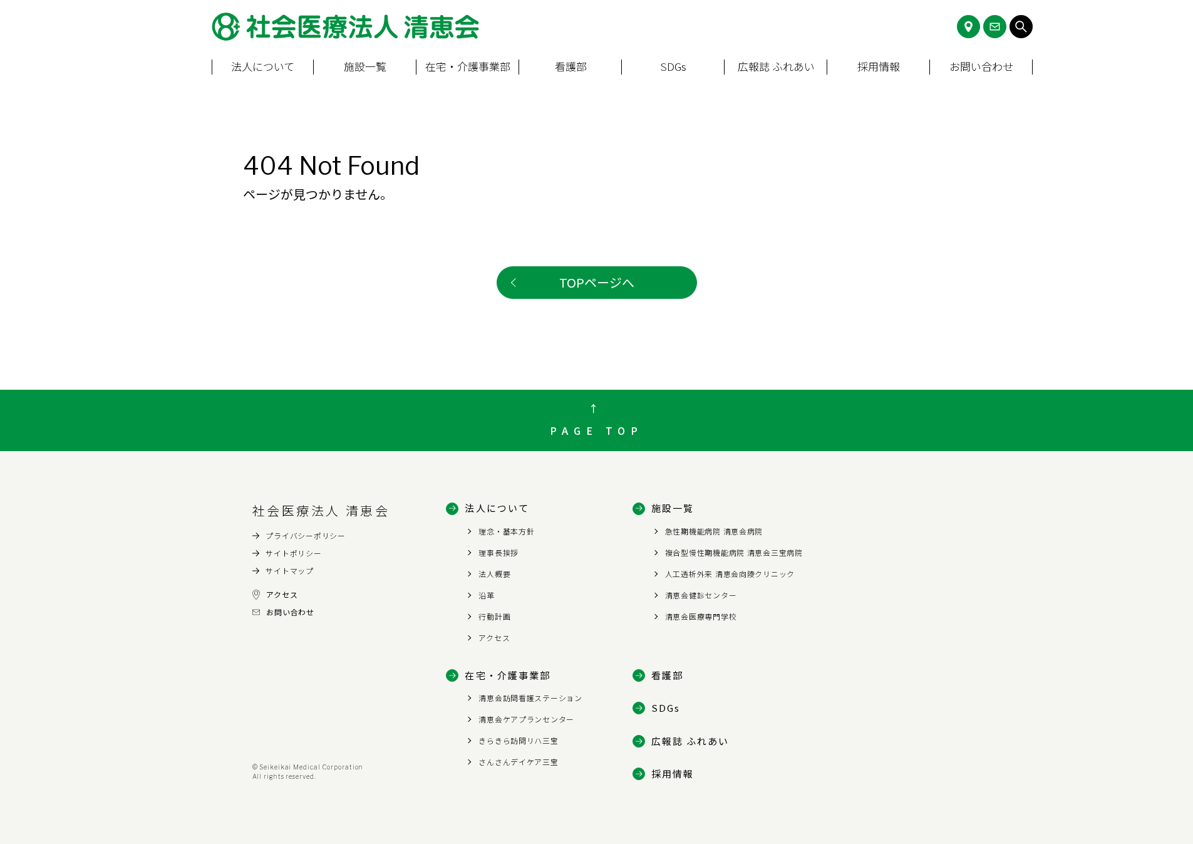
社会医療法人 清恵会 (321, 510)
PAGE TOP (596, 430)
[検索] (1021, 27)
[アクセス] (968, 27)
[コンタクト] (995, 27)
